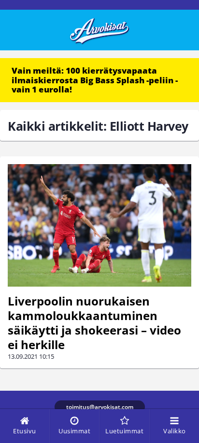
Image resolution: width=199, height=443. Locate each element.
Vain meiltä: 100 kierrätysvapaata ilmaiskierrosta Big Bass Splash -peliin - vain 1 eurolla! (95, 80)
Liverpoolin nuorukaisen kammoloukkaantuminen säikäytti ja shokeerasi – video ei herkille (94, 322)
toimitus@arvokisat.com (99, 407)
